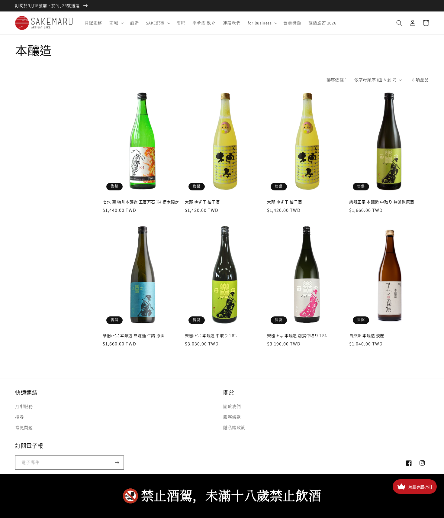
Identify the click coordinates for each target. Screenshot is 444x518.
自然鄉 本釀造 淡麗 (366, 335)
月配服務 (24, 406)
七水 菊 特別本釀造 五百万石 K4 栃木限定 (141, 202)
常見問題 (24, 427)
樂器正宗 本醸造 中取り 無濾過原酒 (381, 202)
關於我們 (232, 406)
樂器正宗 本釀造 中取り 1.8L (211, 335)
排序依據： (337, 80)
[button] (116, 23)
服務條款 (232, 417)
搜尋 (19, 417)
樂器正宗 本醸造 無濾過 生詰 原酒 (134, 335)
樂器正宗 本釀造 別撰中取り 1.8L (297, 335)
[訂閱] (117, 462)
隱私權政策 (234, 427)
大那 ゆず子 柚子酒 (202, 202)
